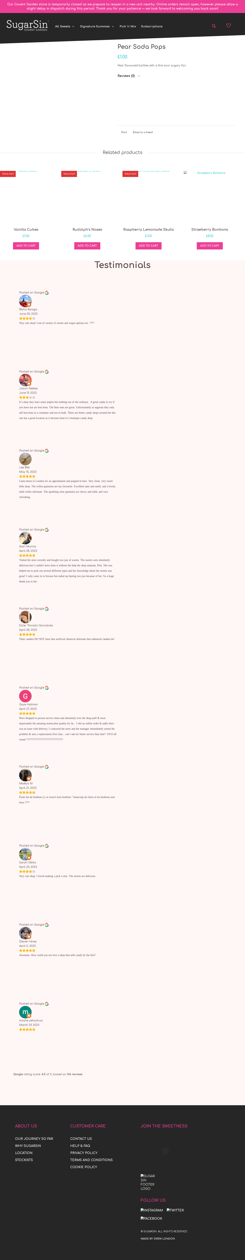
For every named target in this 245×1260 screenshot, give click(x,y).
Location (24, 1153)
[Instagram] (152, 1210)
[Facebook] (151, 1218)
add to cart (26, 245)
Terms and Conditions (91, 1160)
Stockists (24, 1160)
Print (124, 132)
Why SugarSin (28, 1146)
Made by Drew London (158, 1238)
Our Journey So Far (34, 1139)
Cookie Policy (83, 1167)
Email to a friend (143, 132)
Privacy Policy (83, 1153)
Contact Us (81, 1139)
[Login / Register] (235, 25)
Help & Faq (80, 1146)
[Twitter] (175, 1210)
